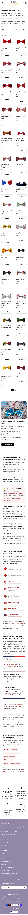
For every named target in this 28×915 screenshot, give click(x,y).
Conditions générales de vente (19, 898)
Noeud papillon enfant (6, 840)
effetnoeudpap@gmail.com (15, 493)
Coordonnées (18, 901)
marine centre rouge (15, 706)
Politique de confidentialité (9, 896)
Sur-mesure (4, 845)
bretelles (5, 728)
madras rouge (20, 626)
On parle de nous (5, 870)
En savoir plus (7, 444)
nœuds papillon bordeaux (18, 722)
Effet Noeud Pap (15, 908)
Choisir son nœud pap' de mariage (12, 753)
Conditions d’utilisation (20, 896)
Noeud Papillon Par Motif (7, 837)
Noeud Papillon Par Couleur (8, 834)
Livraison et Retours (6, 864)
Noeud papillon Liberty (7, 842)
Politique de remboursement (14, 894)
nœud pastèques (20, 625)
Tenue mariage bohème (10, 756)
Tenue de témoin (9, 759)
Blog (2, 853)
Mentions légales (5, 861)
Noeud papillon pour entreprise (9, 873)
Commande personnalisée (7, 867)
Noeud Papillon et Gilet (7, 876)
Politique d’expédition (7, 898)
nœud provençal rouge (17, 623)
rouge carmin (14, 664)
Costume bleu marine (9, 661)
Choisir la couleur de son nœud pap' (13, 763)
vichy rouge (16, 530)
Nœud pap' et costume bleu (11, 749)
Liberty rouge (7, 530)
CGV (2, 858)
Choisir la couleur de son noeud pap (10, 879)
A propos (3, 855)
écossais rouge (6, 531)
